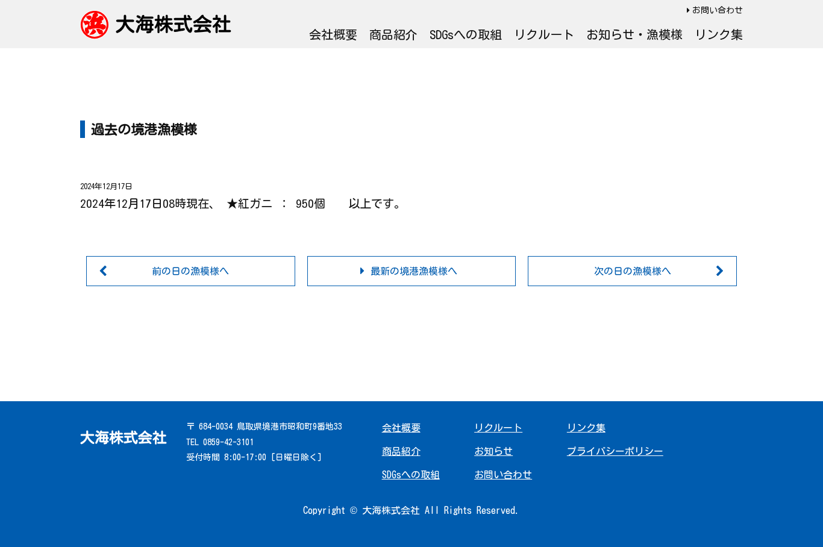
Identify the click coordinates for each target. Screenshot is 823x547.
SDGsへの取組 (466, 34)
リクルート (544, 34)
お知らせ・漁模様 (634, 34)
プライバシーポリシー (615, 451)
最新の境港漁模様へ (414, 271)
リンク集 (719, 34)
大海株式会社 (173, 24)
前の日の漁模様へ (190, 271)
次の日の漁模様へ (632, 271)
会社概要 (333, 34)
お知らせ (493, 451)
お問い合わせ (717, 10)
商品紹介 (393, 34)
